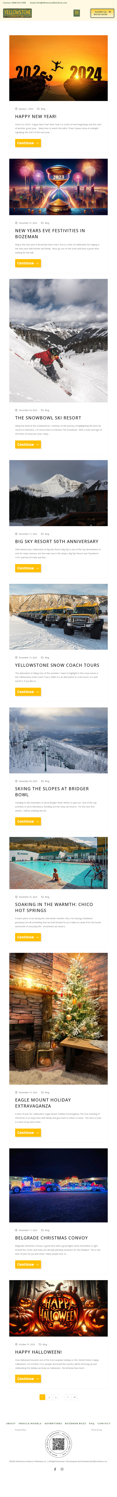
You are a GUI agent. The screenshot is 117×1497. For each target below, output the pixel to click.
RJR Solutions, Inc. (100, 1461)
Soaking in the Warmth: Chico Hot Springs (54, 907)
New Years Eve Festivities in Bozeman (50, 233)
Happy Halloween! (38, 1352)
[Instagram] (62, 1469)
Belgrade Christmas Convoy (51, 1238)
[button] (102, 13)
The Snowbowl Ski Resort (48, 418)
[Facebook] (55, 1469)
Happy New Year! (36, 116)
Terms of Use (96, 1430)
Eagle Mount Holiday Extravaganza (43, 1103)
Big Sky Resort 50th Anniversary (56, 541)
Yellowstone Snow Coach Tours (57, 665)
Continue (26, 143)
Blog (43, 108)
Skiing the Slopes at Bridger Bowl (52, 792)
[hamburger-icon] (76, 13)
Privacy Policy (20, 1430)
